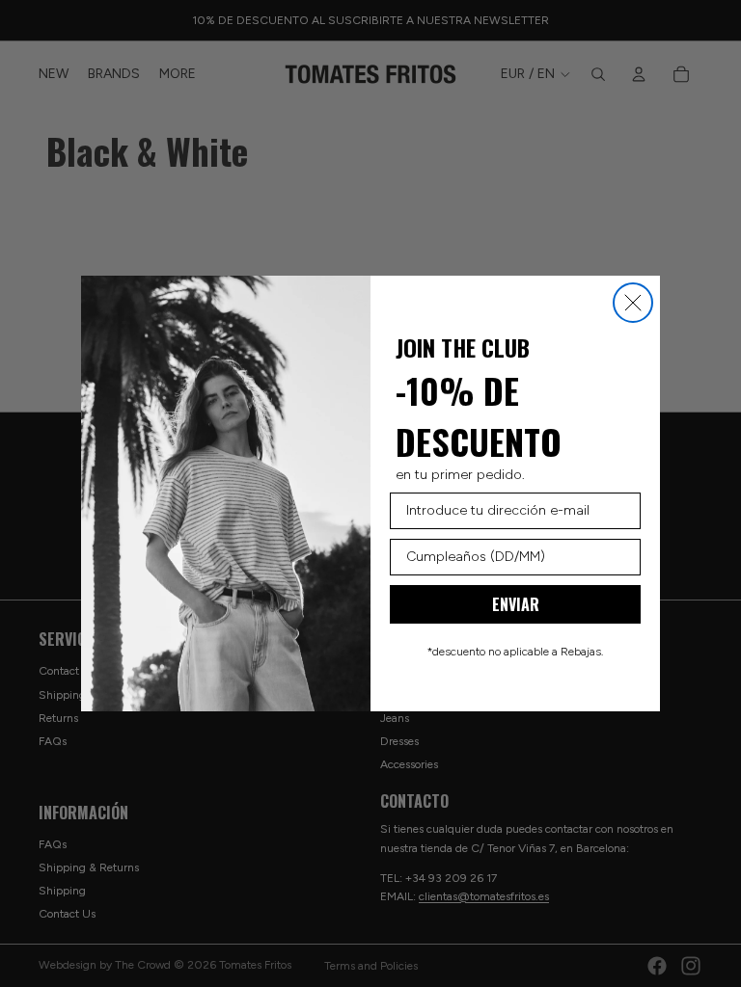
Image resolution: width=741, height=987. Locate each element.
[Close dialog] (633, 302)
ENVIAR (515, 604)
